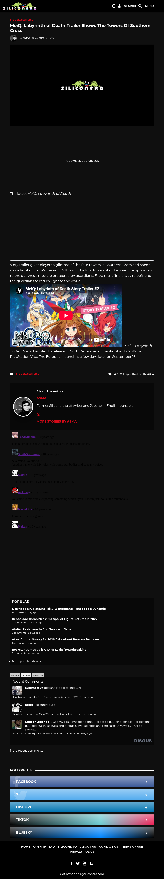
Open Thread (44, 846)
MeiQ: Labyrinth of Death (131, 374)
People (15, 675)
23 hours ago (87, 697)
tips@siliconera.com (90, 874)
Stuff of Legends (37, 722)
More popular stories (26, 661)
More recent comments (26, 750)
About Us (88, 846)
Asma (26, 37)
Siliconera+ (67, 846)
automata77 (34, 688)
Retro (29, 705)
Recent (26, 675)
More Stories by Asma (57, 421)
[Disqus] (82, 480)
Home (25, 846)
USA (151, 374)
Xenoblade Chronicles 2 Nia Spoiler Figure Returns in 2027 (54, 619)
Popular (38, 675)
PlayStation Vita (21, 20)
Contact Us (108, 846)
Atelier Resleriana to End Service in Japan (42, 629)
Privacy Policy (82, 852)
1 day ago (92, 714)
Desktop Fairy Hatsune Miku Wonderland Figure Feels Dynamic (59, 609)
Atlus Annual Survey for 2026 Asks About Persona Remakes (55, 639)
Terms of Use (132, 846)
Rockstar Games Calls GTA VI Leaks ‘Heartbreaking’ (49, 649)
